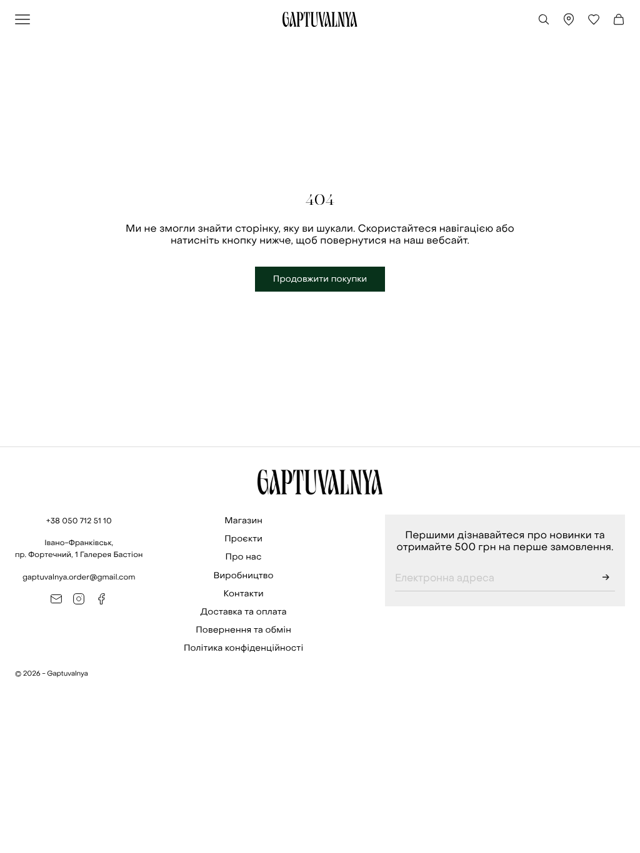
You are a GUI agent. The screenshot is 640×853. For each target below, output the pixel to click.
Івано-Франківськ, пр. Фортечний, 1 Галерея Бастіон (79, 549)
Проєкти (243, 539)
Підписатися (605, 578)
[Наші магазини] (568, 19)
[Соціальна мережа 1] (56, 599)
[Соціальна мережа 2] (78, 599)
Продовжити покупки (320, 279)
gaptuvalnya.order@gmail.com (79, 577)
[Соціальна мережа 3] (101, 599)
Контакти (244, 593)
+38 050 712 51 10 (79, 521)
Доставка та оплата (244, 612)
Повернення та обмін (243, 630)
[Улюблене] (594, 19)
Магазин (243, 520)
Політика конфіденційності (243, 648)
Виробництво (244, 575)
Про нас (244, 557)
